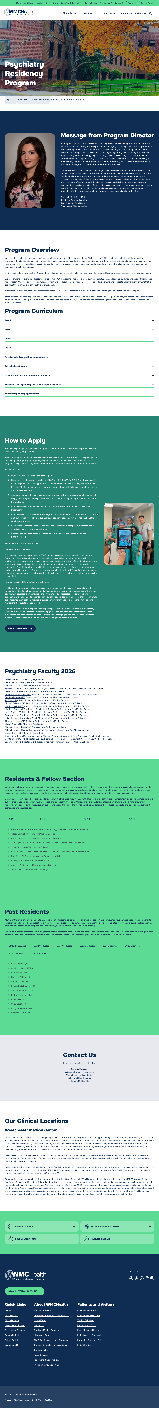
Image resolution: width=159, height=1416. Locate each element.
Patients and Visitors (132, 13)
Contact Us (39, 1325)
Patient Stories (84, 1345)
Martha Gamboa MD (14, 706)
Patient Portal (11, 1340)
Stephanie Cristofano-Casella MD (20, 682)
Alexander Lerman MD (15, 721)
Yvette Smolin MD (13, 739)
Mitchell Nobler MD (14, 730)
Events (8, 1310)
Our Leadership (41, 1350)
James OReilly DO (13, 733)
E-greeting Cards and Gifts (89, 1340)
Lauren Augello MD (14, 679)
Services (87, 13)
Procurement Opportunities (46, 1360)
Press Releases (41, 1355)
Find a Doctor (70, 13)
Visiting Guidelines (85, 1320)
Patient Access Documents (89, 1335)
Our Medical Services (15, 1330)
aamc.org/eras (63, 518)
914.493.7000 (136, 1271)
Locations (106, 13)
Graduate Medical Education (33, 100)
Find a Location (12, 1320)
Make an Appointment (15, 1325)
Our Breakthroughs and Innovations (50, 1345)
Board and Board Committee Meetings (51, 1315)
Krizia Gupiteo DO (13, 712)
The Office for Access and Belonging (51, 1340)
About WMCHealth (42, 1310)
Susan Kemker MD (13, 715)
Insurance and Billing (86, 1325)
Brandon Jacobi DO (14, 685)
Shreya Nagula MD (13, 724)
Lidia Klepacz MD (13, 718)
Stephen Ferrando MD (15, 697)
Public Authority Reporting (46, 1365)
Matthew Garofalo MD (15, 709)
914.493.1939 (83, 1081)
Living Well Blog (41, 1335)
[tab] (12, 819)
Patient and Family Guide (88, 1315)
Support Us (10, 1345)
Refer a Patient (12, 1335)
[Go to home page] (25, 1275)
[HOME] (7, 100)
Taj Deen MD (11, 700)
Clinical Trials (40, 1320)
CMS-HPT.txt (37, 1400)
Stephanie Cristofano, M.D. (73, 197)
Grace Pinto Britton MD (15, 736)
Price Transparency (21, 1400)
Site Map (48, 1400)
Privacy (8, 1400)
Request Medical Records (89, 1330)
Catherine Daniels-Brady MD (18, 694)
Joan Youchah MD (13, 742)
